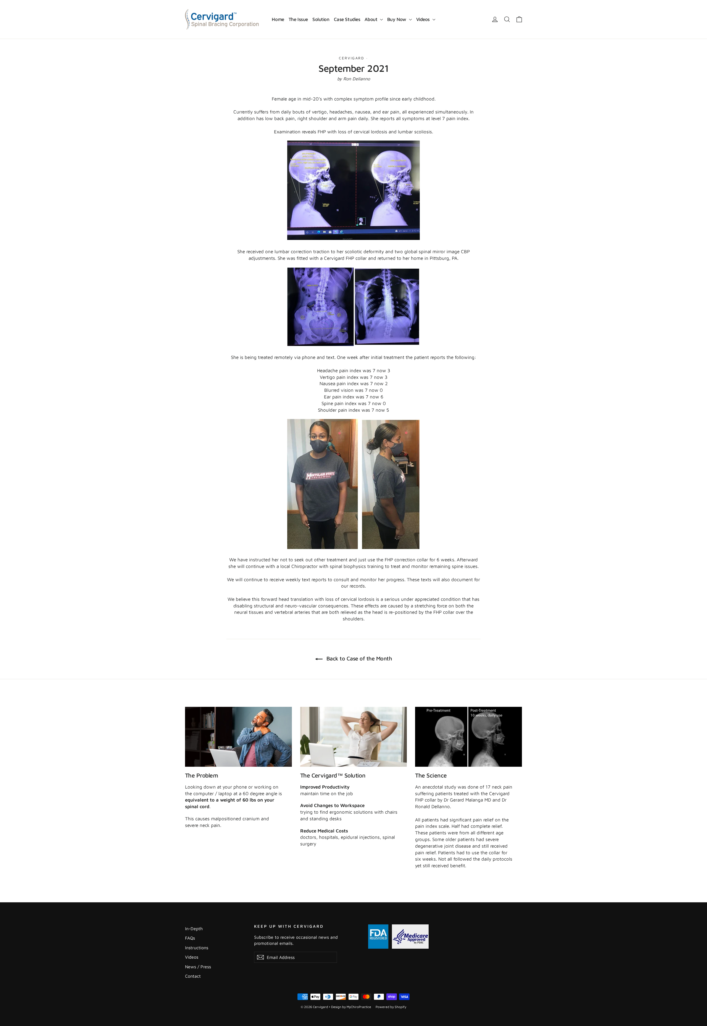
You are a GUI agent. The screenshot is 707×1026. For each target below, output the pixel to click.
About (371, 19)
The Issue (298, 19)
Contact (193, 976)
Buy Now (397, 19)
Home (278, 19)
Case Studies (347, 19)
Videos (423, 19)
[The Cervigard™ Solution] (353, 737)
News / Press (198, 966)
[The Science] (468, 737)
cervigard (351, 58)
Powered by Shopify (391, 1007)
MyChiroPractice (359, 1007)
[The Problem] (238, 737)
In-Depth (194, 928)
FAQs (190, 937)
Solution (320, 19)
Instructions (196, 947)
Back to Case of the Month (358, 658)
